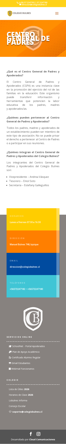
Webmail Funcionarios (22, 368)
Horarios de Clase (21, 394)
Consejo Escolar (17, 406)
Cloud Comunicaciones (42, 439)
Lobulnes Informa (18, 400)
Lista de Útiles (19, 389)
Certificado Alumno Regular (25, 357)
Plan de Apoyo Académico (26, 351)
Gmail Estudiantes (20, 363)
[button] (33, 38)
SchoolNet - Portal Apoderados (28, 346)
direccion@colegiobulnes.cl (25, 267)
